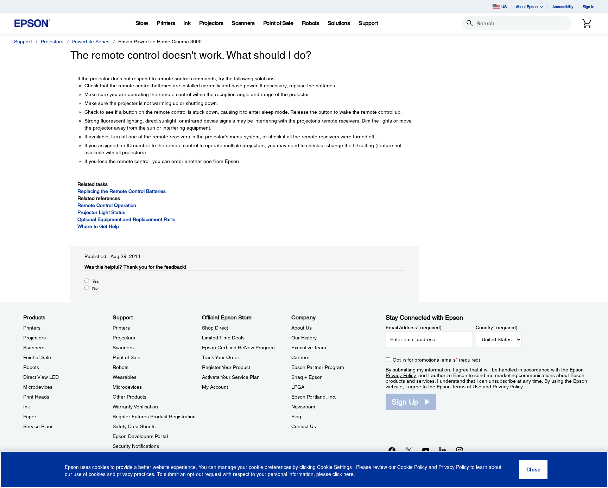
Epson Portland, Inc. (313, 397)
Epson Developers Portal (140, 436)
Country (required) (497, 327)
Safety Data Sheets (134, 426)
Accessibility (563, 6)
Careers (300, 357)
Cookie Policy (412, 466)
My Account (215, 387)
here (348, 474)
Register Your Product (226, 367)
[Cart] (587, 23)
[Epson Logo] (32, 23)
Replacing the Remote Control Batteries (121, 191)
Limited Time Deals (223, 337)
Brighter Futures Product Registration (154, 416)
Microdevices (37, 387)
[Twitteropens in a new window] (409, 450)
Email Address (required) (414, 327)
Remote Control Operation (106, 205)
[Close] (533, 469)
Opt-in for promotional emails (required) (436, 360)
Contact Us (303, 426)
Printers (31, 328)
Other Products (129, 397)
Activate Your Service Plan (231, 377)
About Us (301, 328)
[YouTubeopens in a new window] (425, 450)
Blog (296, 416)
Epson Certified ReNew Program (238, 347)
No (95, 288)
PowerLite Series (90, 41)
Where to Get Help (98, 226)
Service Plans (38, 426)
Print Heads (36, 397)
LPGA (297, 387)
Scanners (33, 347)
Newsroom (303, 406)
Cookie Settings (335, 466)
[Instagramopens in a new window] (459, 450)
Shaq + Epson (307, 377)
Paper (29, 416)
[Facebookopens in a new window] (392, 450)
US (504, 6)
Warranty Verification (135, 406)
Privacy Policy (401, 375)
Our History (304, 337)
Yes (95, 281)
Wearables (125, 377)
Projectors (52, 41)
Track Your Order (220, 357)
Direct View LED (41, 377)
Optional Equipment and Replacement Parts (126, 219)
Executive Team (308, 347)
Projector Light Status (101, 212)
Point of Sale (37, 357)
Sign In (588, 6)
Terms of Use (466, 386)
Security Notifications (136, 446)
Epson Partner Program (317, 367)
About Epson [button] (527, 6)
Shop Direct (215, 328)
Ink (26, 406)
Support (23, 41)
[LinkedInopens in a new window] (442, 450)
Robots (31, 367)
